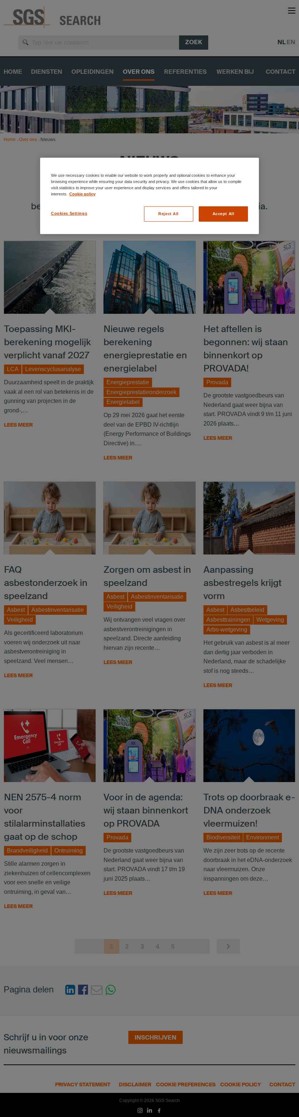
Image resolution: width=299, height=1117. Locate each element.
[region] (149, 195)
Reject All (168, 213)
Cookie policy (82, 194)
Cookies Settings (69, 213)
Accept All (223, 213)
